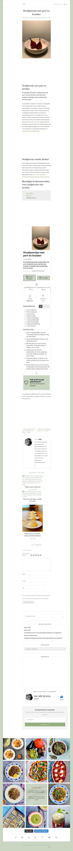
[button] (24, 271)
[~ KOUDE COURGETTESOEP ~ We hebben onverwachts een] (36, 817)
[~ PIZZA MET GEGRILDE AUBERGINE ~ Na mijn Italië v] (36, 772)
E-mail (23, 581)
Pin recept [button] (44, 278)
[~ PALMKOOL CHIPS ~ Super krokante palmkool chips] (59, 749)
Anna (40, 439)
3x (48, 306)
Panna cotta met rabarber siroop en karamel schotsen (32, 535)
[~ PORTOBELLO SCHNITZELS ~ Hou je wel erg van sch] (14, 772)
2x (44, 306)
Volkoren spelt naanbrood (32, 487)
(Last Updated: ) (36, 17)
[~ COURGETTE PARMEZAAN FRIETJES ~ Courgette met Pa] (14, 817)
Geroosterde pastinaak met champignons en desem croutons (28, 430)
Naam (23, 574)
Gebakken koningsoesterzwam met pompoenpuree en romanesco (43, 638)
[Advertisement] (36, 72)
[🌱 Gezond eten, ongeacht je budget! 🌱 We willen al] (36, 794)
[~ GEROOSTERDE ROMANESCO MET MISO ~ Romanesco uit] (59, 794)
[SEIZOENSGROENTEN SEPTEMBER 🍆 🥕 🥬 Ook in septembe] (59, 817)
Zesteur (28, 195)
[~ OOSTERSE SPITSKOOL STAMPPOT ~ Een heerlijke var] (14, 749)
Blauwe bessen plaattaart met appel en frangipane (44, 429)
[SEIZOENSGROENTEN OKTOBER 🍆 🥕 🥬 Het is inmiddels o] (36, 749)
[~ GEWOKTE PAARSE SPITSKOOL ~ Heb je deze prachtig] (14, 794)
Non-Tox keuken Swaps (30, 635)
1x (40, 306)
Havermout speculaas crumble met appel (32, 500)
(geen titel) (27, 627)
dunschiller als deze (33, 122)
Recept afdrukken (30, 278)
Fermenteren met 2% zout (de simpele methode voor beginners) (42, 633)
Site (23, 588)
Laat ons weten (34, 383)
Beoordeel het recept (25, 554)
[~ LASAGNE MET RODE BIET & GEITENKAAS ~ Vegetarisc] (59, 772)
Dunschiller (29, 193)
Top (49, 847)
